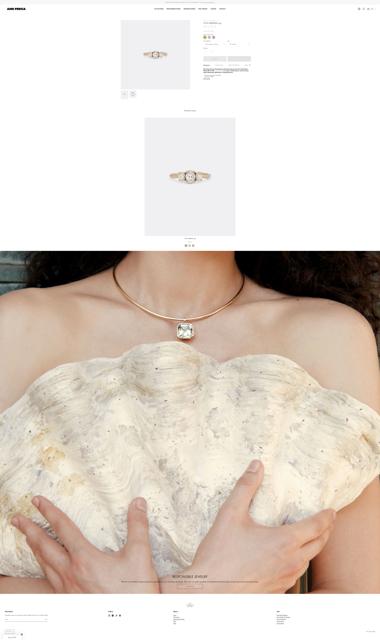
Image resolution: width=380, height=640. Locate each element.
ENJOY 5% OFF (215, 330)
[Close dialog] (227, 304)
